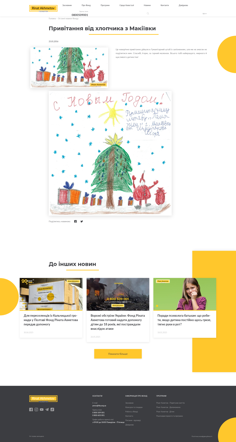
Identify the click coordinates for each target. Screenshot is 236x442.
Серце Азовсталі (127, 5)
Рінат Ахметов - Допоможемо (168, 407)
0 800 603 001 (98, 415)
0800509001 (80, 15)
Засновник (67, 5)
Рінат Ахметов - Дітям (165, 411)
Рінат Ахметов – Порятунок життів (170, 403)
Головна (52, 18)
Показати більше (118, 353)
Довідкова (183, 5)
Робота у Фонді (131, 411)
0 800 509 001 (98, 412)
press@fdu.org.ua (99, 405)
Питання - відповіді (133, 420)
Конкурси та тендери (133, 407)
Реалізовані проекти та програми (169, 416)
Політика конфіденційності (202, 436)
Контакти (165, 5)
